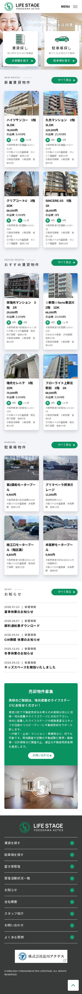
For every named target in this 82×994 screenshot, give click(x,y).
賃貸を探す (12, 843)
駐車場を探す (61, 60)
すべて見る (65, 80)
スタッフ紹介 (14, 913)
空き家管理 (12, 866)
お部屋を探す (20, 60)
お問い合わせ (41, 755)
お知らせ (10, 890)
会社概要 (10, 902)
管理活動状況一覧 (17, 878)
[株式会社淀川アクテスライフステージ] (21, 6)
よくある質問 (14, 937)
